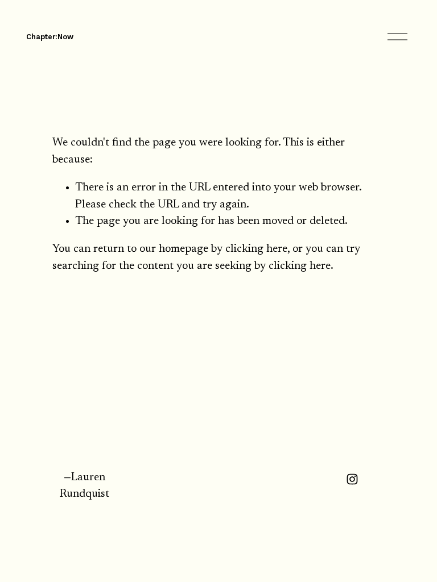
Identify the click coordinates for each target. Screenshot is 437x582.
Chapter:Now (49, 36)
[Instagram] (352, 479)
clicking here (256, 249)
